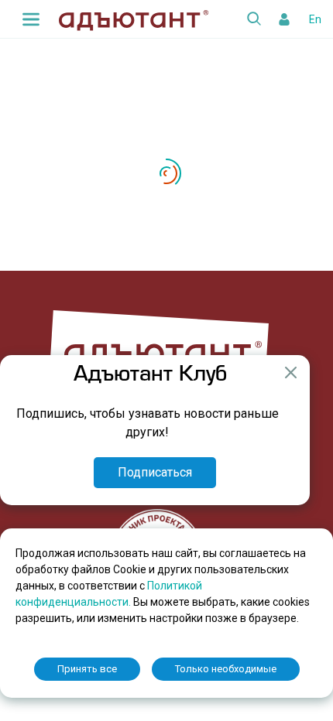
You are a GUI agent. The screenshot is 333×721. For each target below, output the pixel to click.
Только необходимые (225, 669)
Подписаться (155, 472)
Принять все (87, 669)
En (315, 19)
